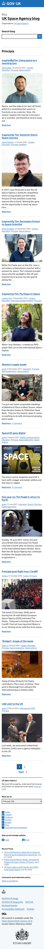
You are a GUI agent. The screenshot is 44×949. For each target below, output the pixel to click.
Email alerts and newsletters (16, 827)
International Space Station (22, 301)
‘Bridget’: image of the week (17, 641)
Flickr (7, 825)
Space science (24, 70)
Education (6, 70)
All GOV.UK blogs (10, 898)
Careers (30, 68)
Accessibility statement (13, 909)
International (25, 708)
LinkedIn (8, 815)
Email (7, 840)
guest (4, 369)
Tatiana (5, 576)
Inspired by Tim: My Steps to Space (21, 293)
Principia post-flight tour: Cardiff (20, 571)
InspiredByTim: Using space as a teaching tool (19, 62)
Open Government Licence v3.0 (17, 921)
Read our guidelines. (10, 881)
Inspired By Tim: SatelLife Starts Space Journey (19, 136)
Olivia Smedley (8, 229)
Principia (14, 70)
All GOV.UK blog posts (12, 902)
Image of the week (28, 645)
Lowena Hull (7, 298)
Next (21, 772)
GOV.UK (29, 902)
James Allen (6, 68)
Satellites (23, 144)
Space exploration (9, 371)
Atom (27, 840)
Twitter (7, 812)
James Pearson (8, 142)
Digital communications (29, 437)
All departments (9, 905)
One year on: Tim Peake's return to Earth (21, 498)
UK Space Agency (21, 23)
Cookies (30, 909)
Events (30, 504)
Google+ (8, 822)
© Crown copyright (22, 943)
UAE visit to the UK (12, 704)
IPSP (33, 708)
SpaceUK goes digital (13, 433)
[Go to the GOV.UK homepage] (11, 3)
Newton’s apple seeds (14, 364)
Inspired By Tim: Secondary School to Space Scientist (21, 223)
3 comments (17, 423)
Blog (4, 14)
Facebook (9, 817)
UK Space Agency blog (21, 18)
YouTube (8, 820)
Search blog (8, 31)
